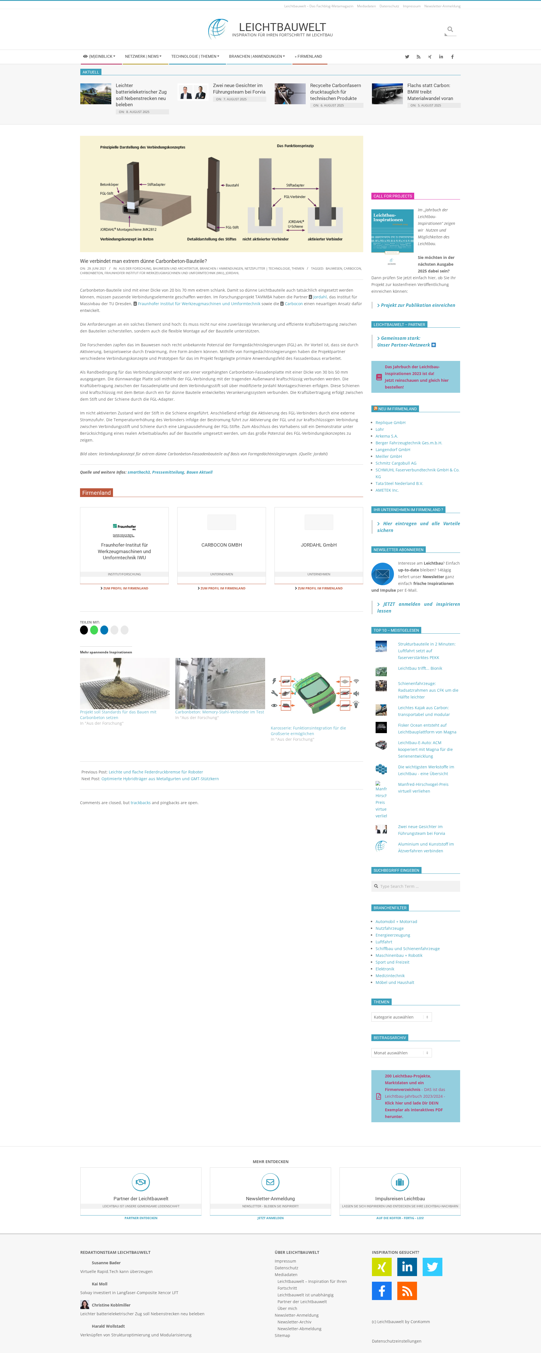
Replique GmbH (390, 422)
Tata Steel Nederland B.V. (399, 483)
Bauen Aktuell (199, 472)
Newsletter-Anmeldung (270, 1198)
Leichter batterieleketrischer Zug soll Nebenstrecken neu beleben (142, 1313)
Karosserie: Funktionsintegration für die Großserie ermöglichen (308, 730)
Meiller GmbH (389, 456)
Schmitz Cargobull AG (396, 463)
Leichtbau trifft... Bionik (420, 668)
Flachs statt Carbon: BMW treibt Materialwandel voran (430, 92)
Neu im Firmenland (397, 409)
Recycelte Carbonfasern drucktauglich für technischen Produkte (335, 92)
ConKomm (420, 1321)
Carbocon (352, 268)
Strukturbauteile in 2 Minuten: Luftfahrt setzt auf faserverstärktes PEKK (427, 650)
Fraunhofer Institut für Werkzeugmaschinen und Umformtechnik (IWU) (164, 273)
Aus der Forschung (135, 268)
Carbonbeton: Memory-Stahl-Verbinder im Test (219, 712)
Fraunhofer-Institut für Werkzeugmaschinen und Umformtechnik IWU (124, 551)
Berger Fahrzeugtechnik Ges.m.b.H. (409, 442)
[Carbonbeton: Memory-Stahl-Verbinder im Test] (220, 683)
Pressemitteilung (168, 472)
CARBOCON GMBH (221, 545)
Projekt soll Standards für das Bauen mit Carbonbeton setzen (118, 714)
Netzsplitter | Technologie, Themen (274, 268)
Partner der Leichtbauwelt (141, 1198)
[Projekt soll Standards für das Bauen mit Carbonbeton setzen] (125, 683)
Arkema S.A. (387, 436)
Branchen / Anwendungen (221, 268)
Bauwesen (334, 268)
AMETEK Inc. (387, 490)
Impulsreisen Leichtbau (400, 1198)
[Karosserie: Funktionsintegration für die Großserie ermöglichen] (315, 691)
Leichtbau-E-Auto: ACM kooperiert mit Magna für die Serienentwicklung (425, 749)
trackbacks (141, 802)
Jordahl (232, 273)
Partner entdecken (141, 1218)
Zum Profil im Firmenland (125, 588)
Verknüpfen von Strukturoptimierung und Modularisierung (136, 1335)
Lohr (380, 429)
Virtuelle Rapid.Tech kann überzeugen (116, 1271)
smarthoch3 (139, 472)
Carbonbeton (91, 273)
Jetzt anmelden (271, 1218)
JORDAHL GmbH (319, 545)
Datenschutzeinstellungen (397, 1341)
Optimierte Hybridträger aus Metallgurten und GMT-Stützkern (160, 778)
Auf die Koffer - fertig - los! (400, 1218)
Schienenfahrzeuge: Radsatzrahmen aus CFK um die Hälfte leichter (428, 690)
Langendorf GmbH (393, 449)
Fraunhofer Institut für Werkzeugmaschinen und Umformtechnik (199, 303)
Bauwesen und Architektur (175, 268)
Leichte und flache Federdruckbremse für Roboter (156, 772)
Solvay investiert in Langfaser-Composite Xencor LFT (129, 1292)
